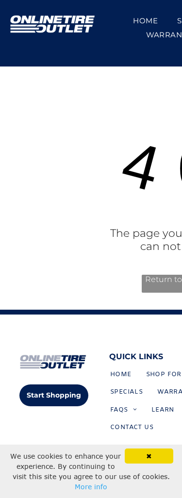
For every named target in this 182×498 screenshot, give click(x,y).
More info (91, 486)
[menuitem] (145, 21)
